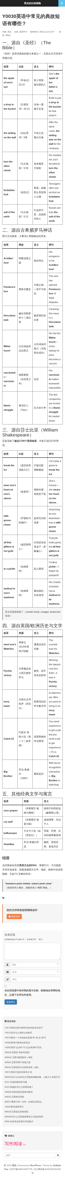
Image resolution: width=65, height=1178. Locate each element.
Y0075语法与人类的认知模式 (18, 1032)
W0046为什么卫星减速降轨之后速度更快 (24, 1116)
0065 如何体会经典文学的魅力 (19, 1121)
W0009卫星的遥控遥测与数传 (19, 1092)
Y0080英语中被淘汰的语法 (17, 1042)
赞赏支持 (15, 916)
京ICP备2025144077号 (21, 1169)
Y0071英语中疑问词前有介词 (18, 1072)
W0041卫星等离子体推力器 (18, 1062)
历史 (24, 1145)
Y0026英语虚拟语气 (14, 1106)
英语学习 (23, 32)
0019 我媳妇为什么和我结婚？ (19, 1087)
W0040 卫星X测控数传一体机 (18, 1057)
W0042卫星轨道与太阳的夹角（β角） (22, 1067)
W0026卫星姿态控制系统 (16, 1111)
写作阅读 (13, 1143)
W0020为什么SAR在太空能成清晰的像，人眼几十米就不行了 (33, 1077)
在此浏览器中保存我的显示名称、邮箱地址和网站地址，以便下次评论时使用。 (32, 992)
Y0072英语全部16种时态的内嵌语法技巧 (24, 1027)
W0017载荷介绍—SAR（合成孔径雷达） (24, 1102)
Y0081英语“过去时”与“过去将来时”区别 (23, 1047)
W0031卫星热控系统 (14, 1097)
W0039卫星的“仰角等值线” (17, 1052)
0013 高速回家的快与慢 (16, 1082)
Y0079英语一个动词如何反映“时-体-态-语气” (25, 1037)
